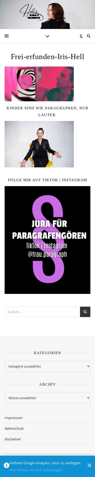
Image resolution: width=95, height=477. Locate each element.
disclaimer (13, 439)
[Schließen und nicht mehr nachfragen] (89, 466)
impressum (14, 417)
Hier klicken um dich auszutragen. (36, 469)
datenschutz (14, 428)
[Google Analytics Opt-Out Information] (6, 466)
